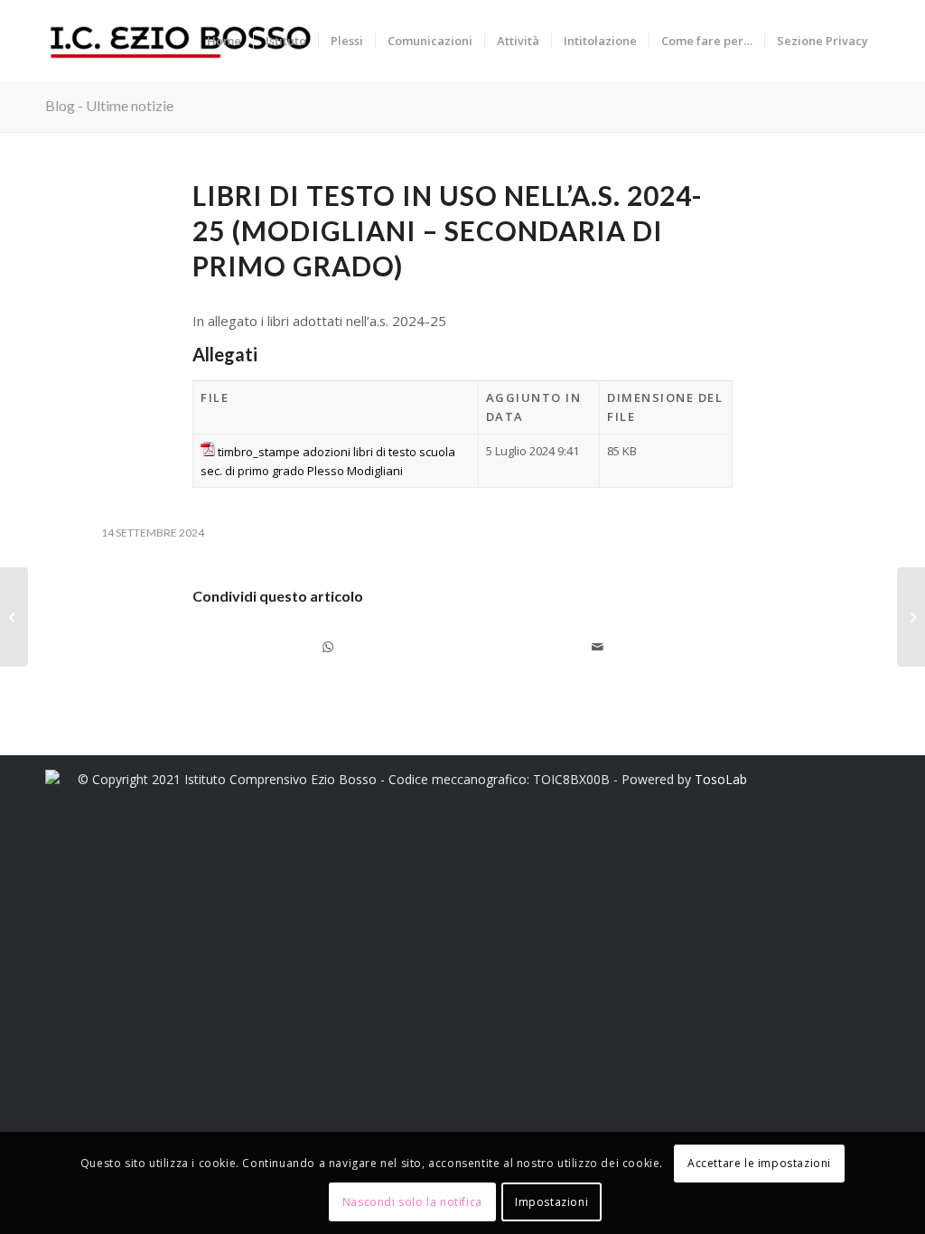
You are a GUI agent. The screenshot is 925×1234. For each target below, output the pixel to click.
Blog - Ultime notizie (109, 105)
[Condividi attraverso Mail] (597, 647)
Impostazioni (551, 1202)
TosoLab (721, 779)
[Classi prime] (14, 617)
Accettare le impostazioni (759, 1163)
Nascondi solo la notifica (412, 1202)
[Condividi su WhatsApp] (327, 647)
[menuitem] (224, 40)
